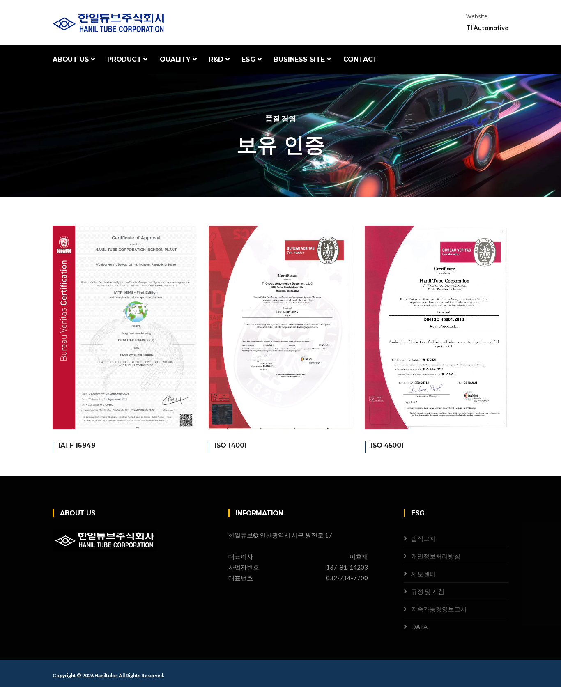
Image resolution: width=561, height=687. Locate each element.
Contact (360, 59)
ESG (249, 59)
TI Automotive (487, 27)
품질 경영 (280, 118)
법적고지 (423, 538)
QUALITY (176, 59)
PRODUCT (125, 59)
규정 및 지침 (427, 591)
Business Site (300, 59)
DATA (419, 626)
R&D (217, 59)
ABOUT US (72, 59)
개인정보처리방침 (435, 556)
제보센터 (423, 573)
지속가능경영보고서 (439, 609)
